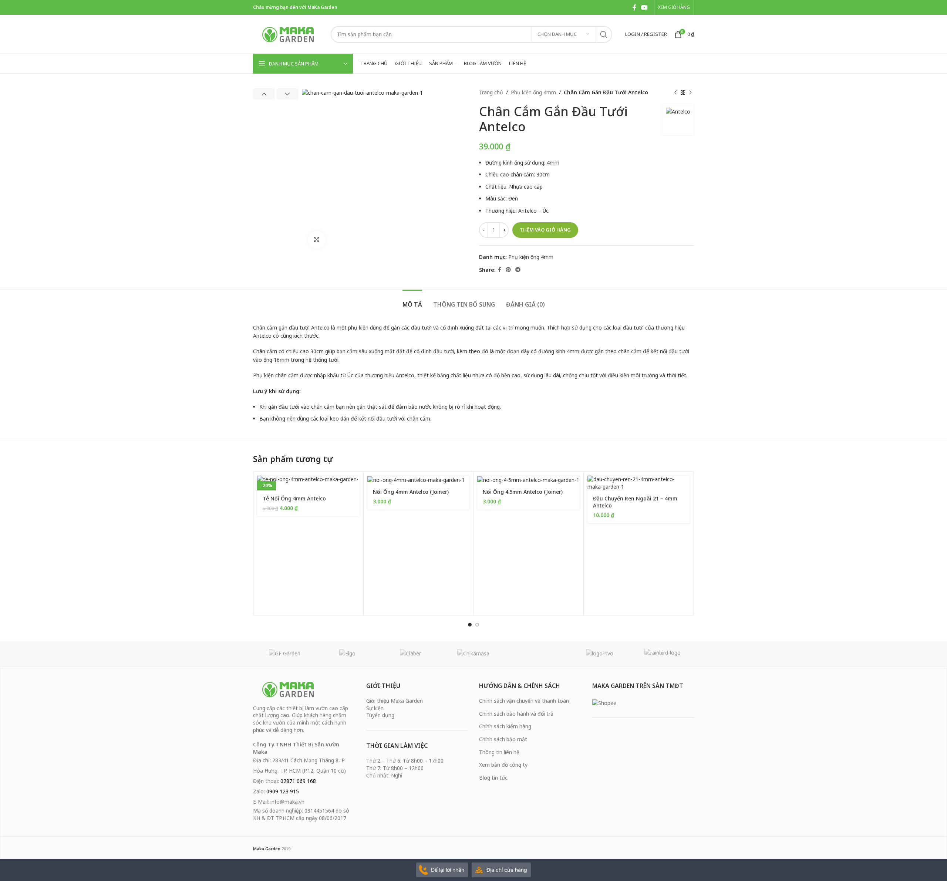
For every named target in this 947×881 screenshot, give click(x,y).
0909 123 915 (282, 791)
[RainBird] (662, 653)
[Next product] (690, 92)
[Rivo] (599, 653)
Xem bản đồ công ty (503, 764)
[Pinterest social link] (508, 270)
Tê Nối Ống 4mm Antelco (294, 498)
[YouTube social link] (644, 7)
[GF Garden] (284, 653)
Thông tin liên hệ (499, 752)
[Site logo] (288, 33)
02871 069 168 (298, 780)
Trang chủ (491, 92)
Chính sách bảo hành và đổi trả (516, 713)
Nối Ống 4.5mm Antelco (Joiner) (523, 491)
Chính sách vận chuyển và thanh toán (524, 700)
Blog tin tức (493, 777)
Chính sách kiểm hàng (505, 726)
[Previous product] (675, 92)
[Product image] (308, 483)
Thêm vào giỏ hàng (545, 229)
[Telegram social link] (518, 270)
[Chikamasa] (473, 653)
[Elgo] (347, 653)
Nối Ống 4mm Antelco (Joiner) (411, 491)
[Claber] (410, 653)
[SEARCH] (603, 34)
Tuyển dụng (380, 715)
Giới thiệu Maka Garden (394, 700)
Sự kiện (375, 708)
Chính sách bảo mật (503, 739)
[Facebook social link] (634, 7)
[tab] (412, 301)
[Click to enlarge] (316, 239)
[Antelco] (536, 653)
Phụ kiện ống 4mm (533, 92)
